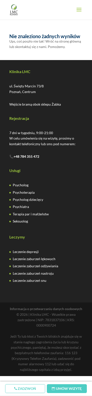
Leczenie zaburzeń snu (29, 280)
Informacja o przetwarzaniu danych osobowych (46, 309)
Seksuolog (20, 221)
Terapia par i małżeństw (31, 214)
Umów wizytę (69, 388)
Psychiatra (21, 207)
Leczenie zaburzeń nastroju (33, 273)
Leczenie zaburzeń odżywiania (35, 266)
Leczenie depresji (26, 252)
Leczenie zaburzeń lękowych (34, 259)
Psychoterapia (24, 192)
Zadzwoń (27, 388)
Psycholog (20, 185)
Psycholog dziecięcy (28, 199)
